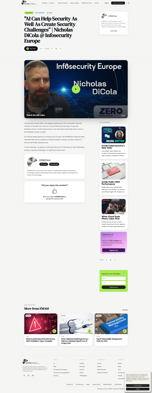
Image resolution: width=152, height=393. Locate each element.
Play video (33, 48)
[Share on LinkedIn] (56, 48)
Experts (99, 366)
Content (51, 3)
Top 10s (82, 369)
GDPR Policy (118, 384)
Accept (138, 389)
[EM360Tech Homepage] (31, 365)
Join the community (118, 3)
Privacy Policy (96, 384)
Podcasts (44, 3)
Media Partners (101, 369)
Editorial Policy (107, 384)
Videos (82, 372)
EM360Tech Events (86, 3)
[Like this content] (41, 48)
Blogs (119, 366)
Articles (82, 363)
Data (54, 366)
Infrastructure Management (61, 372)
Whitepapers (83, 375)
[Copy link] (60, 48)
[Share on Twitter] (52, 48)
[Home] (29, 5)
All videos (125, 310)
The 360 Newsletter (123, 378)
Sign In (107, 3)
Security (30, 12)
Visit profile (113, 31)
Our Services (121, 372)
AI (54, 363)
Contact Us (69, 384)
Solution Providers (63, 3)
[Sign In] (43, 164)
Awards (120, 375)
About (119, 363)
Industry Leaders (74, 3)
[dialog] (138, 382)
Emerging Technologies (60, 369)
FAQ (119, 369)
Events (99, 363)
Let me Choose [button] (138, 385)
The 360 (96, 3)
